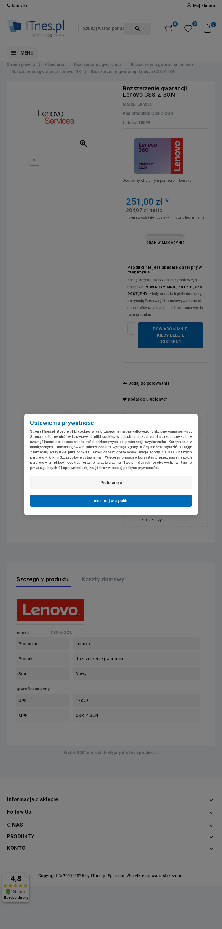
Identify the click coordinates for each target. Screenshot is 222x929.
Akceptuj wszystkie (111, 500)
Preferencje (111, 482)
